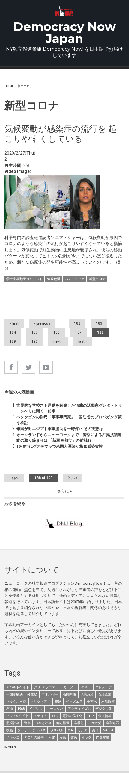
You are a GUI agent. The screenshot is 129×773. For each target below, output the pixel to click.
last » (82, 341)
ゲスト (86, 687)
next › (58, 341)
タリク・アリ (40, 702)
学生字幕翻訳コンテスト (24, 279)
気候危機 (53, 279)
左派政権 (108, 702)
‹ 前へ (14, 478)
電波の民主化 (72, 716)
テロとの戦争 (34, 737)
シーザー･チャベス (31, 730)
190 (35, 341)
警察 (27, 723)
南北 (51, 737)
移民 (62, 737)
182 (77, 323)
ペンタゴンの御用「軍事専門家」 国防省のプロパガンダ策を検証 (69, 420)
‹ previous (42, 323)
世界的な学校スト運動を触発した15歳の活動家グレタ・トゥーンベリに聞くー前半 (69, 408)
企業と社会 (43, 723)
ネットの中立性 (17, 716)
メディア (40, 716)
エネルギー (50, 694)
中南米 (92, 702)
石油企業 (104, 694)
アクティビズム (79, 709)
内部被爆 (102, 737)
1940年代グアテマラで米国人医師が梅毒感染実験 (59, 446)
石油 (9, 709)
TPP (90, 716)
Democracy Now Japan (65, 32)
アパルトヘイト (17, 687)
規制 (58, 702)
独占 (55, 716)
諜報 (95, 730)
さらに (63, 491)
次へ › (72, 478)
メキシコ (13, 737)
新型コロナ (97, 279)
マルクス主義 (16, 702)
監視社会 (13, 723)
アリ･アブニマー (46, 687)
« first (14, 323)
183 (99, 323)
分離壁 (32, 694)
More (9, 747)
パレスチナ (103, 687)
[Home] (65, 11)
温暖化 (79, 723)
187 (78, 332)
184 (13, 332)
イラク (87, 737)
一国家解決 (14, 694)
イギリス (35, 709)
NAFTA (108, 730)
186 (56, 332)
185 (35, 332)
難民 (73, 737)
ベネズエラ (74, 702)
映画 (9, 730)
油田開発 (69, 694)
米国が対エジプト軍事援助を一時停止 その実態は (59, 428)
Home (9, 86)
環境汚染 (87, 694)
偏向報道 (62, 723)
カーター (69, 687)
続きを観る (15, 503)
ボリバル (56, 730)
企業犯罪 (112, 723)
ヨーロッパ (55, 709)
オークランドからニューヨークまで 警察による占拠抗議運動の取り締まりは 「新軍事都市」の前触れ (69, 437)
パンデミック (75, 279)
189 (13, 341)
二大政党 (94, 723)
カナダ (82, 730)
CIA (70, 730)
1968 (21, 709)
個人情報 (105, 716)
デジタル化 (103, 709)
